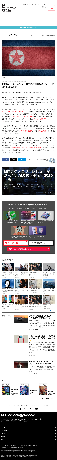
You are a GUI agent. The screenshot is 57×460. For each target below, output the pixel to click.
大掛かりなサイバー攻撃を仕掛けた (13, 111)
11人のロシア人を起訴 (25, 131)
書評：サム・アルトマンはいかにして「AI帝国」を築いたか (37, 237)
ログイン (34, 4)
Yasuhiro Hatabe (34, 373)
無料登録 (51, 9)
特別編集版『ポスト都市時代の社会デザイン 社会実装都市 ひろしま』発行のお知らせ (28, 222)
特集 (36, 9)
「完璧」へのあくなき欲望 (51, 392)
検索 (43, 7)
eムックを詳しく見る (47, 398)
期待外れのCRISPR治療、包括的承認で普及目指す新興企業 (19, 237)
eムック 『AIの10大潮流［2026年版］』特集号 (45, 221)
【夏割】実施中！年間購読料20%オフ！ (20, 249)
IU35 (26, 9)
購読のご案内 (26, 4)
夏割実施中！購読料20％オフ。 (28, 27)
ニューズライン (9, 35)
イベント (44, 9)
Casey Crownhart (34, 329)
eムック (39, 9)
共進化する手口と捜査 (14, 392)
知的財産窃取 (42, 131)
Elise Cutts (33, 355)
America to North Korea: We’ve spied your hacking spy (14, 81)
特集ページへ (47, 192)
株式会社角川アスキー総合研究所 (15, 447)
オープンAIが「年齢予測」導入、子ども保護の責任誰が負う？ (11, 221)
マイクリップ (41, 4)
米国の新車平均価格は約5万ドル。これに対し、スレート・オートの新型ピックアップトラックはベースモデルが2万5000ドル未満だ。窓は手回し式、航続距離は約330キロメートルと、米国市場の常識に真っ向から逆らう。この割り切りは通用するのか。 (42, 324)
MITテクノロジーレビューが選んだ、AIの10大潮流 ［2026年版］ (28, 175)
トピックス (30, 9)
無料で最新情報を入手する (38, 243)
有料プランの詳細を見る (11, 243)
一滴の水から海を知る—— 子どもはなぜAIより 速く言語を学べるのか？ (42, 337)
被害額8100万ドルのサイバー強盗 (23, 116)
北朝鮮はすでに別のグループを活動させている (26, 148)
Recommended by (46, 310)
